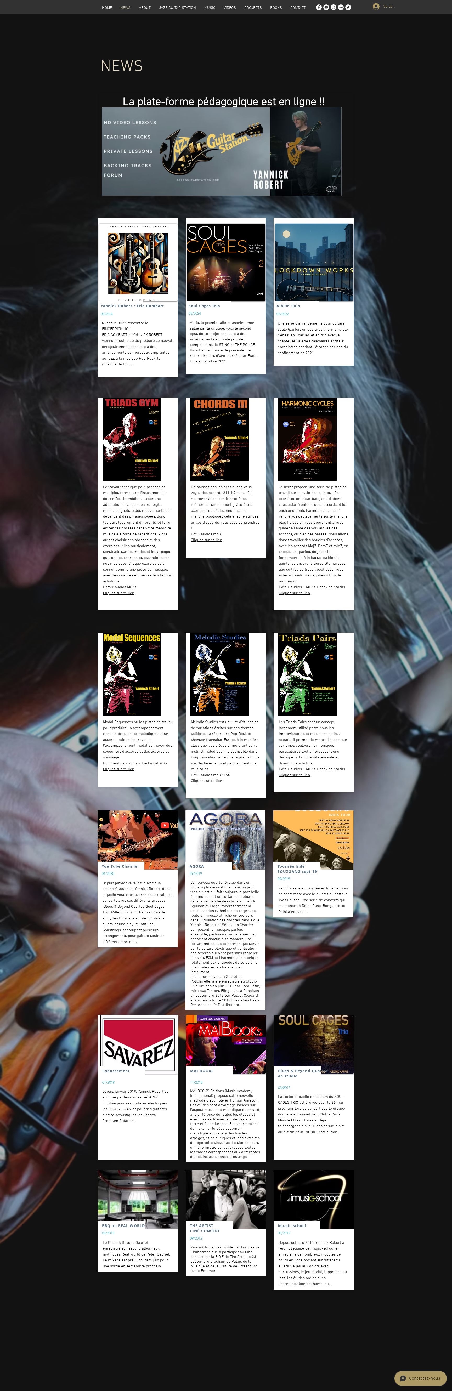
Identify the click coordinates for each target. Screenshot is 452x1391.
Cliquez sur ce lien (118, 593)
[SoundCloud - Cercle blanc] (341, 7)
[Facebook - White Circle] (319, 7)
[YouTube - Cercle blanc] (326, 7)
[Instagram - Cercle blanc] (333, 7)
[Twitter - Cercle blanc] (348, 7)
